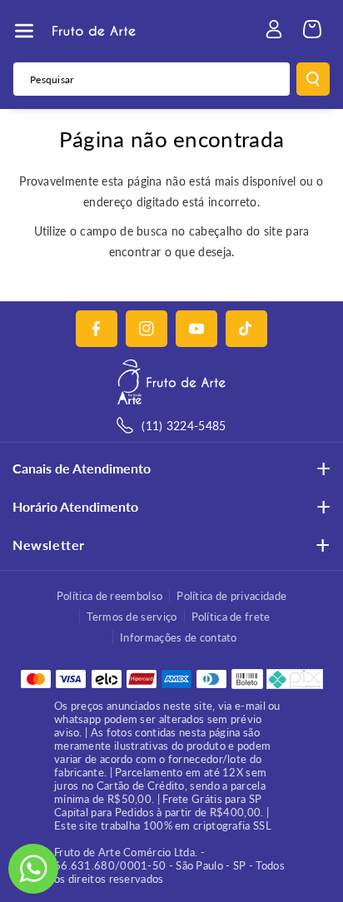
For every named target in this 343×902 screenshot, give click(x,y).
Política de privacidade (231, 595)
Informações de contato (178, 637)
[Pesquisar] (313, 79)
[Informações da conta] (274, 29)
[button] (24, 30)
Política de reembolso (109, 595)
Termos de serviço (131, 616)
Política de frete (231, 616)
